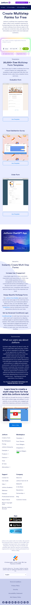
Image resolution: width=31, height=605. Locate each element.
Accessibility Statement (15, 593)
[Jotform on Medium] (12, 602)
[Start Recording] (20, 48)
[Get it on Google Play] (15, 519)
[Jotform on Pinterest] (18, 602)
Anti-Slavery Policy (15, 597)
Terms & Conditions (15, 582)
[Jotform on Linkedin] (9, 602)
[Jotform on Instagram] (24, 602)
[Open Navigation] (29, 2)
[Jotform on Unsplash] (27, 602)
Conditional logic (7, 316)
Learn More (8, 248)
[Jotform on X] (6, 602)
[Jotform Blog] (15, 602)
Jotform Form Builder (12, 298)
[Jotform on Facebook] (3, 602)
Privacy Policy (15, 585)
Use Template (15, 119)
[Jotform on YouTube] (21, 602)
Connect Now (21, 248)
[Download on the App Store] (15, 525)
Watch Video (15, 425)
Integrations (6, 307)
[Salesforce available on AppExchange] (15, 531)
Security (15, 589)
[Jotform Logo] (5, 2)
